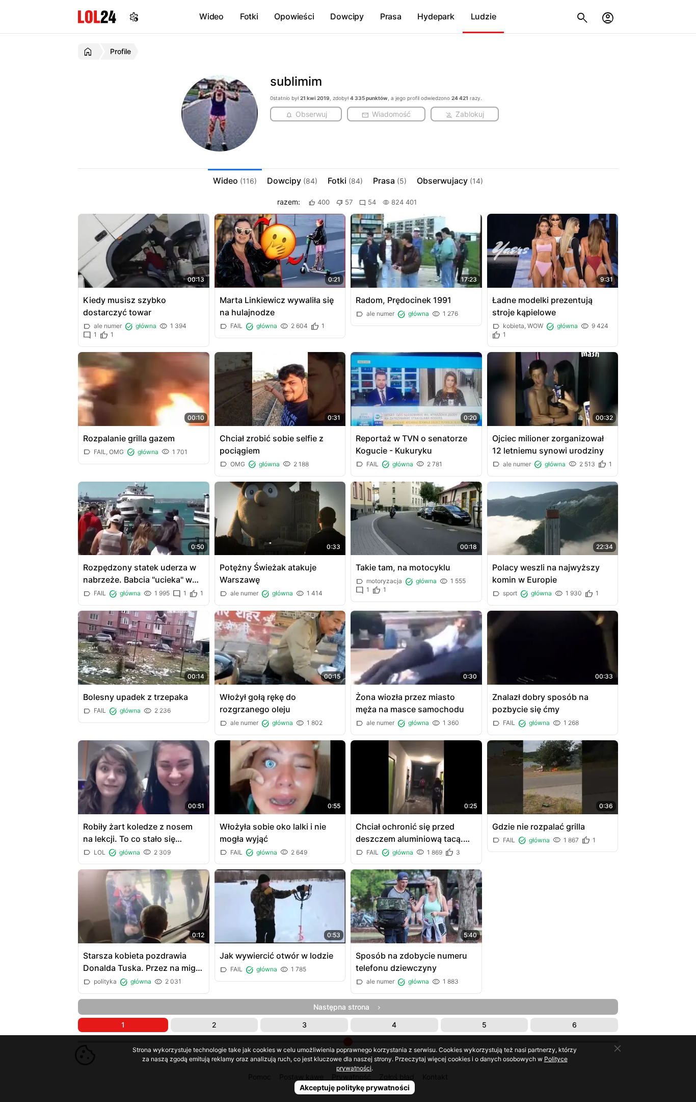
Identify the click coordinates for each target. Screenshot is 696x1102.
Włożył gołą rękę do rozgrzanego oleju (258, 703)
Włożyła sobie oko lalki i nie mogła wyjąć (273, 832)
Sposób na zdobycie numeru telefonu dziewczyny (411, 961)
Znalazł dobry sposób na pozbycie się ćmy (540, 703)
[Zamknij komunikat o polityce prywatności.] (617, 1048)
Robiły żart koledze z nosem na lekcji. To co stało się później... (138, 833)
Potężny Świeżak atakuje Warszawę (268, 573)
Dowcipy (347, 16)
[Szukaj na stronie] (582, 16)
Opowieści (294, 16)
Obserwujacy (450, 181)
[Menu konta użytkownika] (608, 16)
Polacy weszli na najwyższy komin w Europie (546, 573)
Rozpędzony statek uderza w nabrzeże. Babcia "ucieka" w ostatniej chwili (139, 574)
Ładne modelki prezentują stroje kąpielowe (542, 306)
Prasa (390, 16)
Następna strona (344, 1007)
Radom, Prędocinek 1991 (403, 300)
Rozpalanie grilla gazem (129, 438)
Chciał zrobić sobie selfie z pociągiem (272, 444)
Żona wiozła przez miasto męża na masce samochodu (410, 703)
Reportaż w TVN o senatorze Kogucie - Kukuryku (411, 444)
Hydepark (435, 16)
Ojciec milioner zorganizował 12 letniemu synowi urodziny (548, 444)
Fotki (249, 16)
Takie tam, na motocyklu (403, 567)
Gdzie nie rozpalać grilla (538, 826)
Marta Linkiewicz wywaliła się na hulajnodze (277, 306)
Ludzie (483, 16)
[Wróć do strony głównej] (89, 51)
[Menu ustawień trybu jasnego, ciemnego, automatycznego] (134, 16)
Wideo (211, 16)
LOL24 (97, 16)
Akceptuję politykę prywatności (355, 1087)
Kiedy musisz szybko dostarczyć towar (124, 306)
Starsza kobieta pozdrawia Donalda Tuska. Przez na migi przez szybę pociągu (140, 962)
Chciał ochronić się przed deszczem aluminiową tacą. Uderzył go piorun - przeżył (409, 833)
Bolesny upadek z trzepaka (135, 697)
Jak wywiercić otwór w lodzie (276, 955)
